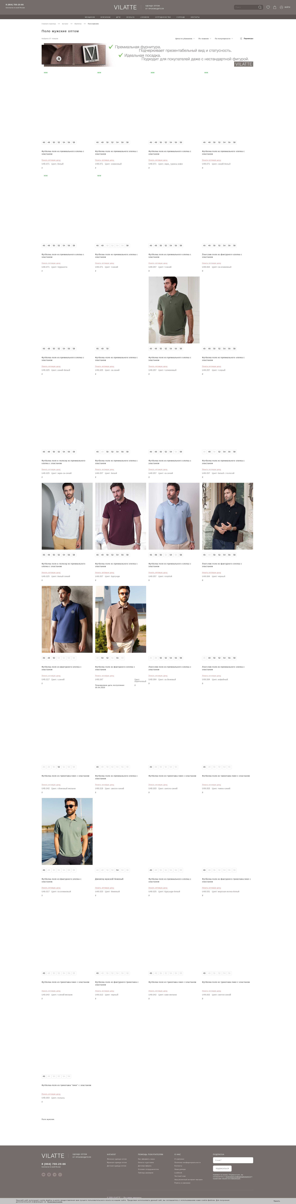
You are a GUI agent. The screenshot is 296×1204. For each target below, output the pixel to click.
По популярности (222, 38)
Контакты (195, 17)
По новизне (204, 38)
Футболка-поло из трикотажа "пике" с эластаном (66, 1085)
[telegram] (54, 1174)
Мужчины (78, 23)
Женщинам (90, 17)
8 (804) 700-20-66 (15, 5)
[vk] (49, 1174)
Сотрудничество (163, 17)
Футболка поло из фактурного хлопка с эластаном (62, 668)
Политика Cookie (54, 1202)
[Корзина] (275, 7)
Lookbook (144, 17)
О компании (179, 1159)
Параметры (248, 38)
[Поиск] (260, 7)
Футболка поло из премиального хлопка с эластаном (63, 152)
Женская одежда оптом (117, 1159)
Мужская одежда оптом (117, 1162)
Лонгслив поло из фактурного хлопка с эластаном (222, 255)
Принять (277, 1201)
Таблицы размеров (145, 1173)
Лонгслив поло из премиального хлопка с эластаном (170, 668)
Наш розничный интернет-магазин (188, 1179)
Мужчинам (105, 17)
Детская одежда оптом (116, 1166)
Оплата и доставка (146, 1162)
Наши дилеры (180, 1169)
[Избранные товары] (268, 7)
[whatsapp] (60, 1174)
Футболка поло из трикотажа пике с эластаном (65, 776)
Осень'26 (130, 17)
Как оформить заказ (146, 1159)
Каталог (65, 23)
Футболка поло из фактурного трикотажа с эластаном (117, 983)
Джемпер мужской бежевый (109, 879)
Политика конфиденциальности (187, 1162)
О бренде (181, 17)
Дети (118, 17)
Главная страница (49, 23)
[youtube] (43, 1174)
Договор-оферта (144, 1166)
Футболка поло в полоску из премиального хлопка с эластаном (63, 462)
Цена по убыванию (183, 38)
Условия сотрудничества (148, 1169)
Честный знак (180, 1176)
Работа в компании (182, 1183)
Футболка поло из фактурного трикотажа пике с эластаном (226, 880)
